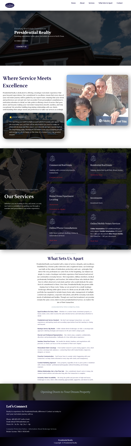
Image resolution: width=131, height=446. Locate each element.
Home (73, 3)
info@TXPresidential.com (20, 422)
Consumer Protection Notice (16, 429)
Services (91, 3)
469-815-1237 (16, 419)
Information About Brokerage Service (42, 429)
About (82, 3)
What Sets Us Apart (105, 3)
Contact (120, 3)
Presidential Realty (65, 440)
